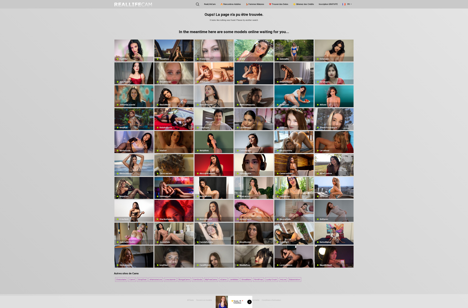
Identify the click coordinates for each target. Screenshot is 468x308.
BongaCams (184, 279)
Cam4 (132, 279)
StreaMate (246, 279)
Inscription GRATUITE (328, 4)
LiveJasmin (170, 279)
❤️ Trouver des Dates (278, 4)
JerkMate (234, 279)
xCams (223, 279)
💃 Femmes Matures (255, 4)
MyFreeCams (211, 279)
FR (347, 4)
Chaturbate (121, 279)
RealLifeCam (210, 4)
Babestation (294, 279)
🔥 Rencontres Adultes (230, 4)
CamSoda (197, 279)
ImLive (283, 279)
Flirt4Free (258, 279)
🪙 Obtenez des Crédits (303, 4)
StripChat (142, 279)
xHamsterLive (156, 279)
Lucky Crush (271, 279)
